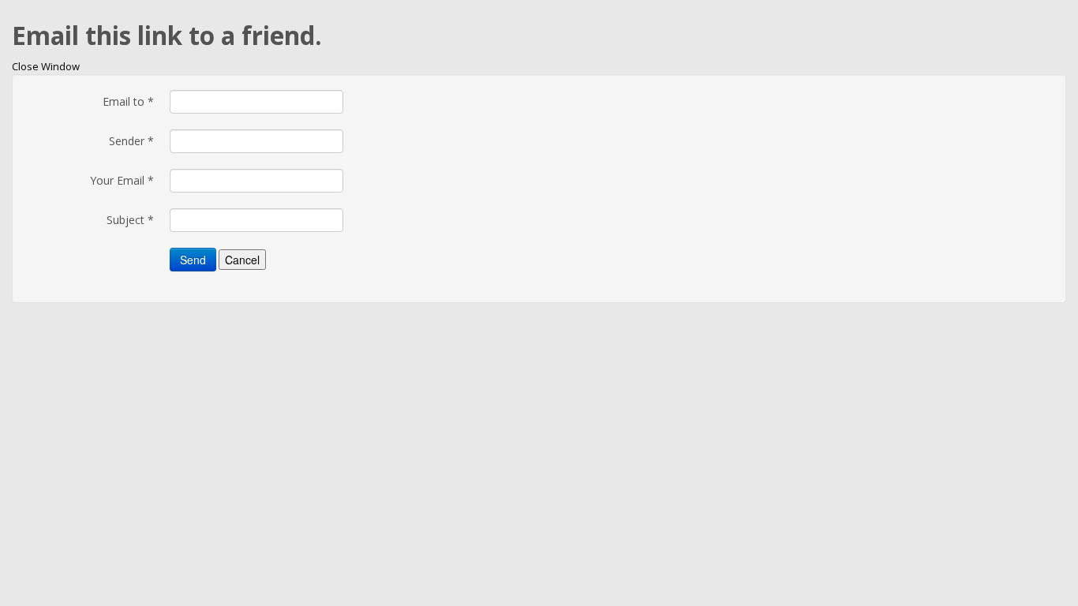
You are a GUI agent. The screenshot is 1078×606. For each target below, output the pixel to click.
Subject (130, 219)
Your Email (122, 180)
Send (193, 259)
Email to (128, 101)
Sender (131, 140)
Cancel (242, 259)
